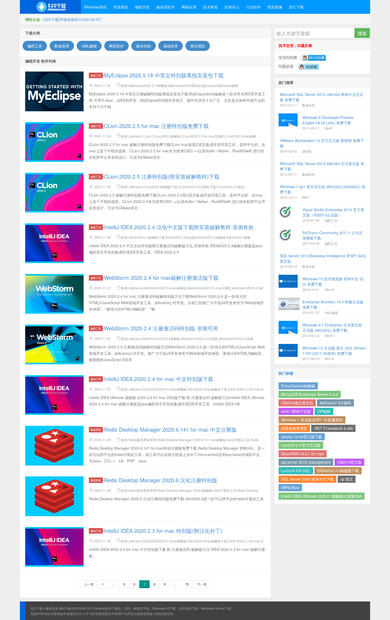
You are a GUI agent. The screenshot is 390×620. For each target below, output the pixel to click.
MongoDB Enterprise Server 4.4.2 (309, 394)
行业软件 (253, 7)
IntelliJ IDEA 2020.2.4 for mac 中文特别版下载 (158, 379)
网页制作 (116, 45)
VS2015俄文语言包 (297, 402)
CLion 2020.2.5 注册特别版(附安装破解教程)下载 (161, 176)
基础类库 (170, 45)
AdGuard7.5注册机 (335, 402)
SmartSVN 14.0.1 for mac (302, 453)
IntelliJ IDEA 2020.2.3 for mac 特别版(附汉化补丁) (163, 530)
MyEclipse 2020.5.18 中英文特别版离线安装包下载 (164, 75)
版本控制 (143, 45)
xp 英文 (346, 479)
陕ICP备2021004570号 (76, 608)
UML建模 (89, 45)
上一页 (89, 584)
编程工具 (34, 45)
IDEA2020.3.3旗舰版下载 (338, 470)
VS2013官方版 (349, 462)
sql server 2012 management (306, 462)
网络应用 (188, 7)
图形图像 (274, 7)
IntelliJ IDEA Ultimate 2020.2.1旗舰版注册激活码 (321, 496)
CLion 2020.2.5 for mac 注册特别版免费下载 (156, 126)
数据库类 (61, 45)
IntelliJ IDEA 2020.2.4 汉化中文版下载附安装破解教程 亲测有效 (179, 227)
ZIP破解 (324, 411)
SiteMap (99, 608)
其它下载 (296, 7)
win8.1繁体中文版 (296, 411)
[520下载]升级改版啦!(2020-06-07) (73, 19)
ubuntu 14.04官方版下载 (301, 436)
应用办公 (231, 7)
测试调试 (197, 45)
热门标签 (286, 373)
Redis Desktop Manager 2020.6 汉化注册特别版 (160, 480)
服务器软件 (165, 7)
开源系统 (120, 7)
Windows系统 (95, 7)
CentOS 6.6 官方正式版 (300, 445)
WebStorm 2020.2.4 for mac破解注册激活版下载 (161, 277)
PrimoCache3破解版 (298, 385)
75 (187, 584)
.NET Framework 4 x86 (333, 428)
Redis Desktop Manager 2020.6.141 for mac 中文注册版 (170, 429)
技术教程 (210, 7)
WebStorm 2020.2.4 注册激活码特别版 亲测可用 (161, 328)
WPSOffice (290, 487)
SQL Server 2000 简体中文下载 (307, 479)
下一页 (202, 584)
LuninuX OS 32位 (295, 470)
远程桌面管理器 (294, 428)
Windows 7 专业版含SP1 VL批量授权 (312, 419)
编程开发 (142, 7)
